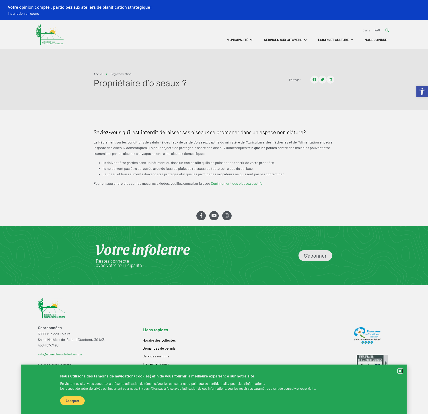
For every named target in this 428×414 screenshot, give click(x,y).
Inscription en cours (23, 13)
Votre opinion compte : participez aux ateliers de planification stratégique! (80, 7)
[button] (400, 371)
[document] (214, 207)
